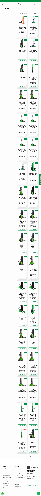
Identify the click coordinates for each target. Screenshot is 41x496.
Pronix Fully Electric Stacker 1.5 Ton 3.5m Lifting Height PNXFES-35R (33, 441)
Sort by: (21, 13)
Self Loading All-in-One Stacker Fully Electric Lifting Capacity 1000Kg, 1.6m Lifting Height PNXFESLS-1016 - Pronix (22, 366)
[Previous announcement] (2, 1)
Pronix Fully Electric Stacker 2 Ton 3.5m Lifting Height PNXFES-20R (22, 245)
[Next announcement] (39, 1)
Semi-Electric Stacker (19, 477)
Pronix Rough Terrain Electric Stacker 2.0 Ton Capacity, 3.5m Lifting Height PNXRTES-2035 (22, 127)
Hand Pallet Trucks (18, 486)
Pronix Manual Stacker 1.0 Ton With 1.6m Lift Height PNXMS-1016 (22, 175)
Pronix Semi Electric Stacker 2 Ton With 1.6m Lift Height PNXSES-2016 (33, 102)
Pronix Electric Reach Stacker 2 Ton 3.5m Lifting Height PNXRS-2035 (33, 294)
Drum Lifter (17, 479)
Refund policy (5, 485)
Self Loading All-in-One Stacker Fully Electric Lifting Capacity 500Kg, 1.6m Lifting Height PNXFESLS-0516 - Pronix (22, 391)
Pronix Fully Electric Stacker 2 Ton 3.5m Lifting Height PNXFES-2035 (22, 76)
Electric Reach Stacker (19, 470)
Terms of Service (5, 483)
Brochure (4, 470)
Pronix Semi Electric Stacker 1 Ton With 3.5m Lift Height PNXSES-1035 (22, 341)
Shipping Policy (5, 487)
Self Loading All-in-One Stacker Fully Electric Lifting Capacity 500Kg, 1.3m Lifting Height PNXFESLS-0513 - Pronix (33, 391)
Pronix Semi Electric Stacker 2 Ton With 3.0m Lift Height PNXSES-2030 (22, 199)
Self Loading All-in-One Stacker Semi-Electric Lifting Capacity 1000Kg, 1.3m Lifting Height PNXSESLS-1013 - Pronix (33, 417)
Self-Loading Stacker (19, 473)
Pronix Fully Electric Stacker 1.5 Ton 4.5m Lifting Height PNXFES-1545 (33, 199)
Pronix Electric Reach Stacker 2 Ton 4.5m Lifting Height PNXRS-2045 (22, 294)
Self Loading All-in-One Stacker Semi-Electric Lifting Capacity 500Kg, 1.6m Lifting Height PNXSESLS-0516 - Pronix (22, 443)
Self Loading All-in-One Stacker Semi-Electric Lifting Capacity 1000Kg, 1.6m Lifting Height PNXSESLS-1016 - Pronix (22, 417)
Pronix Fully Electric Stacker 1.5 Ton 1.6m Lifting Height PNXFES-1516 (22, 52)
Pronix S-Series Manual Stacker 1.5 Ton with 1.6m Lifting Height (22, 28)
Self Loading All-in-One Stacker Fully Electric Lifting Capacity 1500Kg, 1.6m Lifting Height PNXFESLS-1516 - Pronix (33, 270)
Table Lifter (17, 484)
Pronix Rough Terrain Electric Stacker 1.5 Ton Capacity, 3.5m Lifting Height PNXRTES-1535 (22, 151)
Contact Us (4, 473)
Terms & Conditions (6, 475)
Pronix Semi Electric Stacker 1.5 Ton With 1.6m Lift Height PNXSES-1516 (22, 102)
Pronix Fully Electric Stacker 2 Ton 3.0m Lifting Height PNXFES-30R (33, 245)
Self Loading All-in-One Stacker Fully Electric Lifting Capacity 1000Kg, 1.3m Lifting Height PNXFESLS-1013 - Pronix (33, 366)
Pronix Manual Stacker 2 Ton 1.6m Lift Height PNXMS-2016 (33, 27)
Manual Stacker (18, 482)
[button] (2, 4)
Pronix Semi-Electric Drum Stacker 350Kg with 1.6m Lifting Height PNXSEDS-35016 (33, 318)
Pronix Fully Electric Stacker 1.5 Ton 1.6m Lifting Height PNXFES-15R (33, 341)
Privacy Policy (5, 481)
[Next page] (30, 457)
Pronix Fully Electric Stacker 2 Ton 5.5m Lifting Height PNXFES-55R (33, 222)
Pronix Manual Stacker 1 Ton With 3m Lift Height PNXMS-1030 (33, 52)
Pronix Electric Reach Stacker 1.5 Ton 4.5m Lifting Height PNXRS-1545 (22, 317)
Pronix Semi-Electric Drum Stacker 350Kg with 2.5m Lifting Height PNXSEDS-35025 (33, 175)
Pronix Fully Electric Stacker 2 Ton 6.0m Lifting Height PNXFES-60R (22, 222)
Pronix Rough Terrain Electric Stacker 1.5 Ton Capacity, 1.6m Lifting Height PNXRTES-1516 (33, 151)
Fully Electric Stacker (19, 475)
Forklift (16, 468)
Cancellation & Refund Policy (6, 478)
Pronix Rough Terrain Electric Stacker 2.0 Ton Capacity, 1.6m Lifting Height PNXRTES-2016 (33, 127)
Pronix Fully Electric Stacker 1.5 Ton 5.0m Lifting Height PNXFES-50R (22, 268)
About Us (4, 468)
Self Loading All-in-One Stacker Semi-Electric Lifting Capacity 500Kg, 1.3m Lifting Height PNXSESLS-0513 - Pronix (33, 78)
